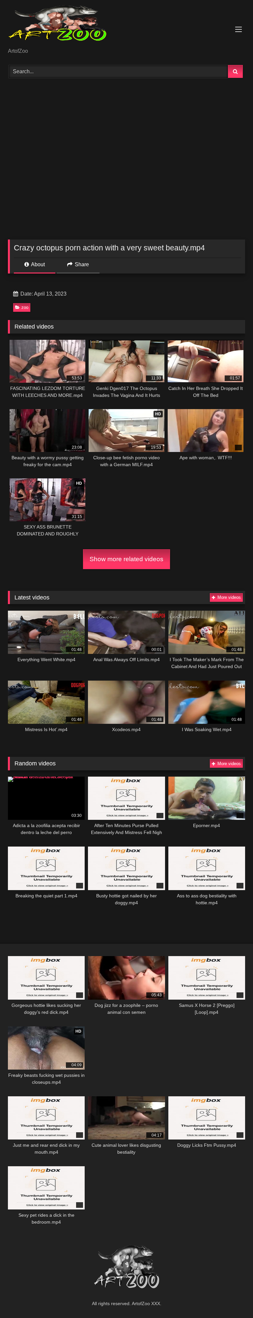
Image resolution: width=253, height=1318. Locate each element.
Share (81, 264)
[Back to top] (232, 1298)
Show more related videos (126, 559)
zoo (24, 307)
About (37, 264)
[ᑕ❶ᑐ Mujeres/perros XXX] (126, 26)
